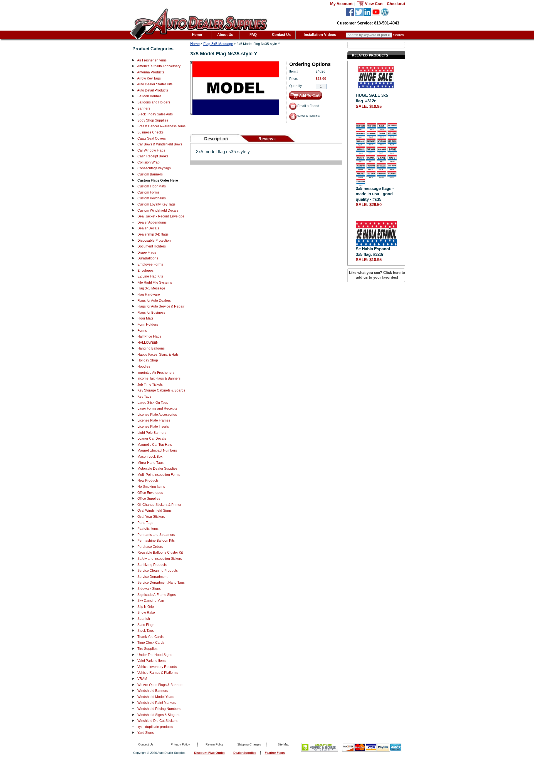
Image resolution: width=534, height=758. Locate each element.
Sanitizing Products (152, 565)
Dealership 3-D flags (153, 234)
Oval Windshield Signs (154, 510)
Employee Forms (150, 264)
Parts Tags (145, 523)
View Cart (373, 3)
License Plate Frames (153, 420)
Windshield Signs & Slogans (158, 715)
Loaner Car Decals (151, 438)
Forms (142, 331)
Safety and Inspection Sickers (159, 559)
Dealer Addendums (152, 222)
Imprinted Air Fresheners (155, 373)
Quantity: (296, 86)
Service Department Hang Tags (161, 582)
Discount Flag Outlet (209, 752)
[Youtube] (376, 15)
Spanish (143, 619)
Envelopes (145, 271)
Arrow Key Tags (149, 78)
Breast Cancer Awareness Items (161, 126)
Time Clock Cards (150, 643)
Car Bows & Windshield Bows (159, 144)
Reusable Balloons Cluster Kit (160, 552)
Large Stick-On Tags (152, 403)
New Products (148, 480)
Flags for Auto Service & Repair (160, 306)
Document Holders (151, 246)
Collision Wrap (148, 162)
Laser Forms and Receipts (157, 408)
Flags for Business (151, 312)
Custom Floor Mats (151, 186)
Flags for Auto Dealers (154, 301)
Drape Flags (146, 252)
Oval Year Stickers (151, 517)
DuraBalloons (147, 258)
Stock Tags (145, 631)
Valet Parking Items (151, 661)
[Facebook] (350, 15)
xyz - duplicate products (155, 727)
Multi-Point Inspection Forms (158, 475)
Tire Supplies (147, 649)
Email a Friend (307, 106)
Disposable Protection (154, 240)
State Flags (145, 625)
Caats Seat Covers (151, 138)
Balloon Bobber (149, 96)
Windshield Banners (152, 691)
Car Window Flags (151, 150)
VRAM (142, 679)
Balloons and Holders (153, 102)
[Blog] (385, 15)
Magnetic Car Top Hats (154, 445)
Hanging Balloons (151, 348)
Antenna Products (150, 72)
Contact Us (281, 35)
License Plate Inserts (153, 426)
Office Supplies (148, 499)
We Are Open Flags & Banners (160, 685)
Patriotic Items (148, 529)
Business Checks (150, 132)
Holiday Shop (147, 360)
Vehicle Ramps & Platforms (157, 673)
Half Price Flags (149, 336)
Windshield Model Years (155, 697)
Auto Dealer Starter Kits (154, 84)
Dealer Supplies (244, 752)
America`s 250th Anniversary (159, 66)
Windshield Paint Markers (156, 703)
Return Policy (215, 744)
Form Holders (147, 324)
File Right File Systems (154, 282)
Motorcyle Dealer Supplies (157, 468)
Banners (143, 108)
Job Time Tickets (150, 385)
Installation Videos (320, 35)
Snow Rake (146, 613)
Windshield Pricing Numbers (159, 709)
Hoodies (143, 366)
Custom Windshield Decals (157, 210)
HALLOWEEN (148, 343)
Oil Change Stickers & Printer (159, 505)
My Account (341, 3)
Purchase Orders (150, 547)
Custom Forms (148, 192)
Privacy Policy (180, 744)
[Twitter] (359, 15)
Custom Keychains (151, 198)
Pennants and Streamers (156, 535)
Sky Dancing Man (150, 601)
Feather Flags (275, 752)
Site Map (283, 744)
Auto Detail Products (152, 90)
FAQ (253, 35)
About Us (225, 35)
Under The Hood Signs (154, 655)
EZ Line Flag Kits (150, 276)
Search (398, 35)
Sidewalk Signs (149, 589)
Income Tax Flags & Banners (159, 378)
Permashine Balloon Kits (156, 541)
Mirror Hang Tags (150, 463)
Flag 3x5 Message (151, 288)
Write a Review (308, 116)
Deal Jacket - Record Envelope (160, 216)
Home (197, 35)
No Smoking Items (151, 487)
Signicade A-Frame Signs (156, 595)
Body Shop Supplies (152, 120)
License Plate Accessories (157, 415)
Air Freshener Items (152, 60)
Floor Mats (145, 318)
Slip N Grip (145, 607)
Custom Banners (150, 174)
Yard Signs (145, 733)
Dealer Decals (148, 228)
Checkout (396, 3)
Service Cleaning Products (157, 571)
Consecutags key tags (154, 168)
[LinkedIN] (367, 15)
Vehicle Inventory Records (157, 667)
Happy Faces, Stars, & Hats (158, 354)
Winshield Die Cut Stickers (157, 721)
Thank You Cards (150, 637)
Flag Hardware (148, 294)
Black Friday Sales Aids (155, 114)
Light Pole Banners (151, 433)
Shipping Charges (249, 744)
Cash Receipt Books (152, 156)
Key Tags (144, 396)
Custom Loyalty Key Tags (156, 204)
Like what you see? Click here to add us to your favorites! (377, 275)
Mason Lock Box (149, 457)
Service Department (152, 577)
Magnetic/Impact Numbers (157, 450)
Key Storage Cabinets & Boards (161, 390)
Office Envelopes (150, 493)
